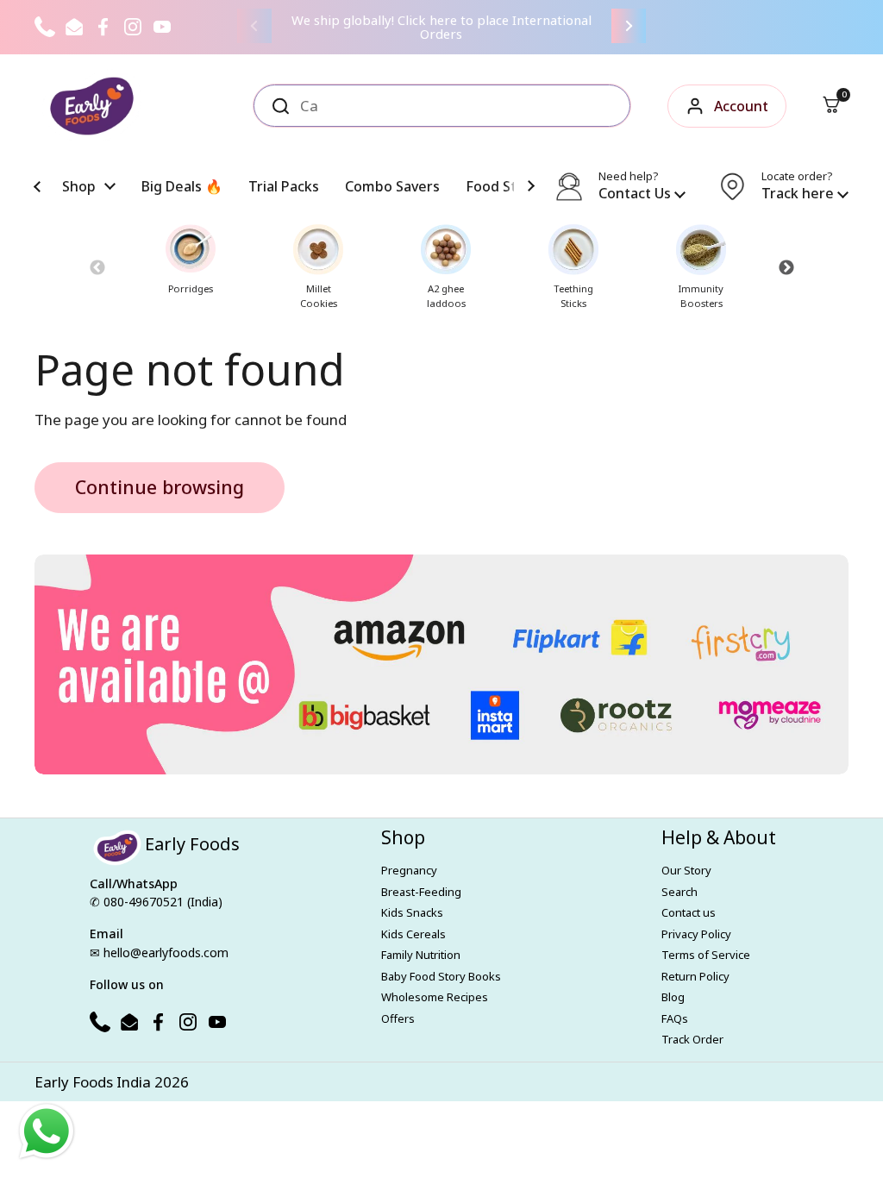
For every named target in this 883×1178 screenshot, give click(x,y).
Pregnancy (409, 870)
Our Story (686, 870)
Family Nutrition (420, 954)
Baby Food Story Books (441, 976)
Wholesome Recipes (434, 997)
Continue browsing (159, 486)
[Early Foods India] (91, 106)
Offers (398, 1018)
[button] (831, 106)
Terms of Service (705, 954)
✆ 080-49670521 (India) (156, 901)
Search (679, 891)
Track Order (692, 1039)
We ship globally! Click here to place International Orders (441, 27)
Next (786, 267)
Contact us (688, 912)
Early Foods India (92, 1082)
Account (741, 106)
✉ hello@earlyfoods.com (159, 952)
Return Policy (695, 976)
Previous (97, 267)
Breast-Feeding (421, 891)
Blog (673, 997)
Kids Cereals (413, 934)
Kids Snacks (412, 912)
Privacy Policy (696, 934)
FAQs (674, 1018)
